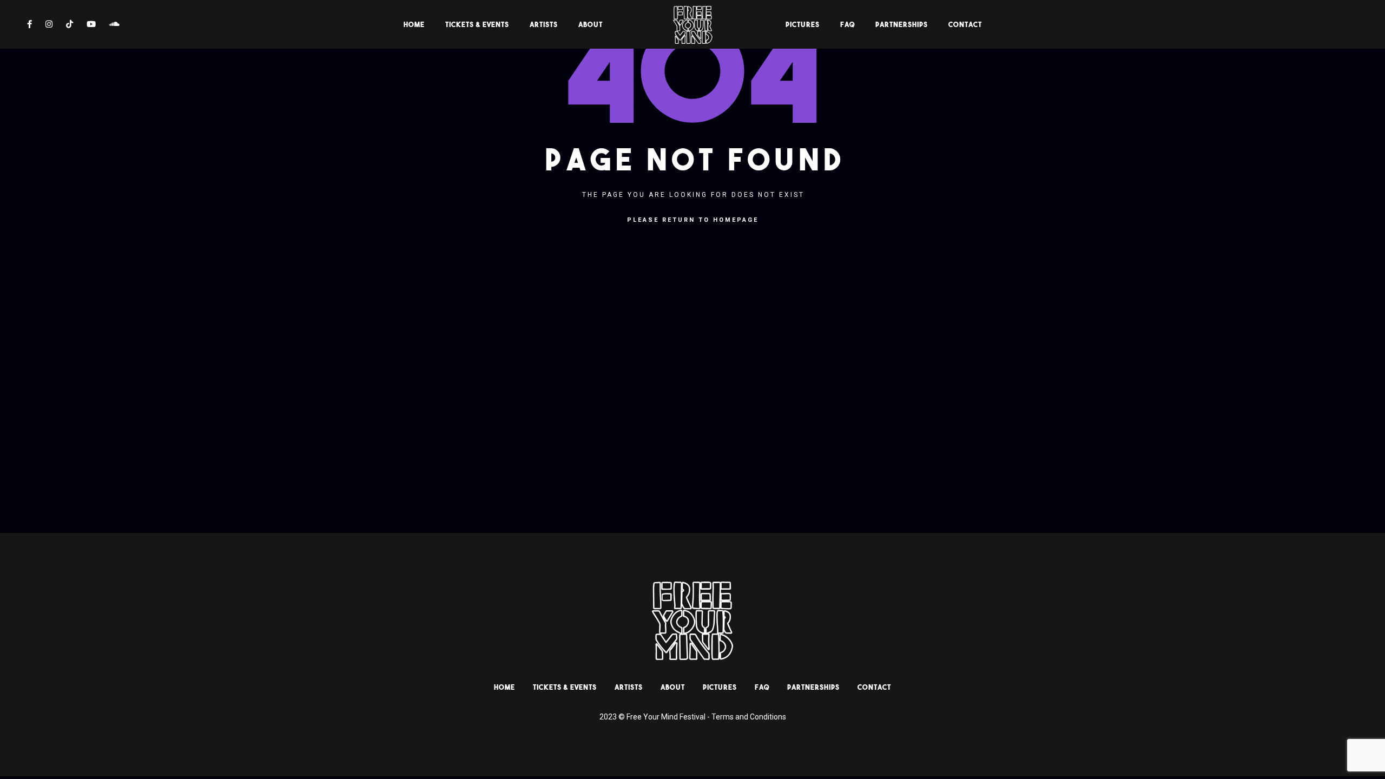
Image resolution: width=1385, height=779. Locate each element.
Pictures (803, 24)
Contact (965, 24)
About (590, 24)
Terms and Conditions (748, 716)
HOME (414, 24)
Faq (847, 24)
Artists (544, 24)
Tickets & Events (477, 24)
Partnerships (901, 24)
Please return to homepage (693, 219)
